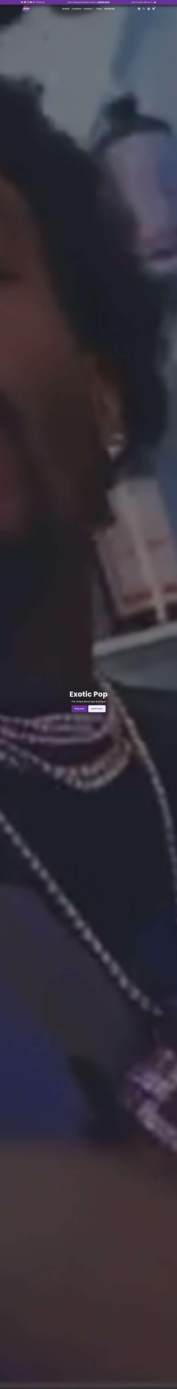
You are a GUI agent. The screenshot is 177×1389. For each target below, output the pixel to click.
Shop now (79, 708)
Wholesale (109, 8)
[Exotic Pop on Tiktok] (34, 2)
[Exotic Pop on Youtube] (31, 2)
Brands (65, 8)
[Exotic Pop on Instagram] (28, 2)
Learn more (97, 708)
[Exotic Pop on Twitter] (22, 2)
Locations (77, 8)
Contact (88, 8)
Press (99, 8)
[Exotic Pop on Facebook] (25, 2)
